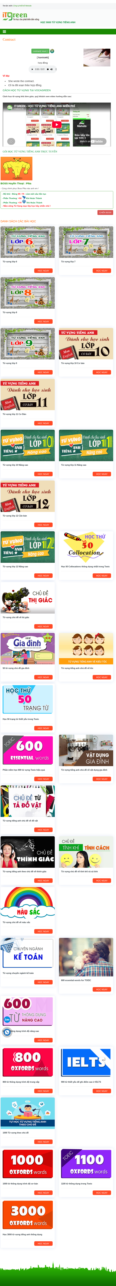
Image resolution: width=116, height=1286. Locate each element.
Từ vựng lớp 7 (68, 261)
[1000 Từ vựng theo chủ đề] (28, 1113)
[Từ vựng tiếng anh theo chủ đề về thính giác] (28, 852)
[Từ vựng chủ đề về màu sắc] (28, 902)
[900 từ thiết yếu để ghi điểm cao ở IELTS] (86, 1062)
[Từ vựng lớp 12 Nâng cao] (28, 547)
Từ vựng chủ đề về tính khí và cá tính (79, 871)
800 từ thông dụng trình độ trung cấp (21, 1082)
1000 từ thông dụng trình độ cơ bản (20, 1183)
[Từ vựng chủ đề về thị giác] (28, 598)
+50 (20, 198)
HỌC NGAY (43, 271)
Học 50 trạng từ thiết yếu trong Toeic (21, 719)
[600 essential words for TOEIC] (86, 957)
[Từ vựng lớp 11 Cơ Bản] (28, 394)
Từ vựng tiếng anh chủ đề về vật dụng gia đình (84, 770)
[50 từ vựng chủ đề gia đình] (28, 648)
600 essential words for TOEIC (76, 980)
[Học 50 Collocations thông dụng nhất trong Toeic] (86, 547)
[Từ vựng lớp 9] (28, 343)
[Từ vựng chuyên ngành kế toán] (28, 953)
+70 (20, 203)
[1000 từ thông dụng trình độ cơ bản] (28, 1164)
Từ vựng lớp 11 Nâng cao (73, 465)
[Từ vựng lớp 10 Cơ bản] (86, 343)
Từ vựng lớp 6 (10, 261)
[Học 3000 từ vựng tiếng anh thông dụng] (28, 1215)
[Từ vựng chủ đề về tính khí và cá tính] (86, 852)
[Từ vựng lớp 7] (86, 242)
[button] (7, 31)
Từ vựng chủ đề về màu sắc (16, 922)
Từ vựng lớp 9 (10, 363)
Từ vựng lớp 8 (10, 312)
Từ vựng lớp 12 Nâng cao (15, 566)
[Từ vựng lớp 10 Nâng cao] (28, 445)
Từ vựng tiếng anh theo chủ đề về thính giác (24, 871)
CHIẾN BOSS (105, 212)
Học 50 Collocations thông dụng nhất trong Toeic (85, 566)
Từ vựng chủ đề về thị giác (16, 617)
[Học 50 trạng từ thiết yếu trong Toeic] (28, 699)
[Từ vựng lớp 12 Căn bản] (28, 496)
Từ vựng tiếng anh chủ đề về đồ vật (20, 820)
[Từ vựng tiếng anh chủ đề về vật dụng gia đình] (86, 750)
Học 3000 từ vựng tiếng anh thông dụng (22, 1234)
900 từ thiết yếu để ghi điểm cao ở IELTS (81, 1082)
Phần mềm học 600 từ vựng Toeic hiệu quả (24, 770)
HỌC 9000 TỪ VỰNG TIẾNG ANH (57, 22)
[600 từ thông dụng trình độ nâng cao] (28, 1011)
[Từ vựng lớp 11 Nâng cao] (86, 445)
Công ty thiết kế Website (22, 6)
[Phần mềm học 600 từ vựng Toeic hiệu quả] (28, 750)
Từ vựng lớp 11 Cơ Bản (14, 414)
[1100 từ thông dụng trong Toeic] (86, 1164)
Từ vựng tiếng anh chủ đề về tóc (77, 668)
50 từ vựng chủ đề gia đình (16, 668)
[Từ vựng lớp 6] (28, 242)
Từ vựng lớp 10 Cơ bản (72, 363)
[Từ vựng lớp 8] (28, 293)
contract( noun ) (40, 51)
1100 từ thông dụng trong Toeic (76, 1183)
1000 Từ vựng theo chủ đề (16, 1132)
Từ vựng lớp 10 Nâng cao (15, 465)
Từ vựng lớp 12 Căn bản (15, 516)
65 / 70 (21, 194)
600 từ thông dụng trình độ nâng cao (21, 1031)
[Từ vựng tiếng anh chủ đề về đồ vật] (28, 801)
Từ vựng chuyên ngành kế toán (18, 973)
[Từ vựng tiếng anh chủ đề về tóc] (86, 648)
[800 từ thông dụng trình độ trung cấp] (28, 1062)
